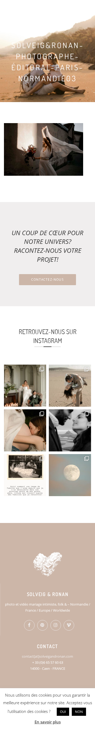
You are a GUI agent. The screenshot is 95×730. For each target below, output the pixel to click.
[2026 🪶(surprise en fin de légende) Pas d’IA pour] (70, 475)
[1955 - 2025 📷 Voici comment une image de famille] (25, 475)
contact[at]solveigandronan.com (47, 656)
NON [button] (79, 711)
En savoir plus (48, 721)
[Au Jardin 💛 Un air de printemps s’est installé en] (25, 430)
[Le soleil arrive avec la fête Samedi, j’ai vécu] (70, 386)
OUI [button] (63, 711)
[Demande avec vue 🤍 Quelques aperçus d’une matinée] (70, 430)
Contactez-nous (47, 279)
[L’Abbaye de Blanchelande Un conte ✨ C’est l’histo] (25, 386)
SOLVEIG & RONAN (31, 8)
